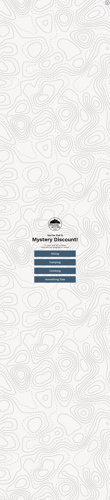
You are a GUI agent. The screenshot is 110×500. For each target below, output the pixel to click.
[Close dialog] (107, 3)
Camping (55, 262)
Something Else (55, 279)
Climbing (55, 270)
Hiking (55, 253)
